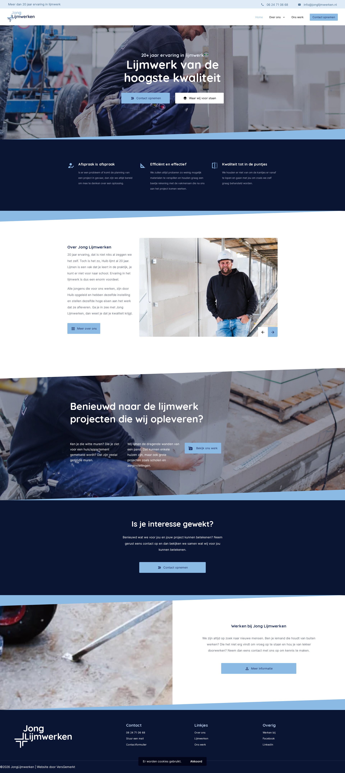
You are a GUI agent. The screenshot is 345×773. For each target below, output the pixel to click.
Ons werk (297, 17)
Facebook (269, 738)
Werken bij (269, 732)
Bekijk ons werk (203, 448)
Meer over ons (84, 328)
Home (259, 17)
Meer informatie (259, 668)
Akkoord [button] (196, 761)
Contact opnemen (323, 17)
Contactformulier (136, 744)
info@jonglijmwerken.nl (320, 4)
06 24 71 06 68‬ (277, 4)
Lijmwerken (201, 738)
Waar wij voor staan (199, 98)
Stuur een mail (135, 738)
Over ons (275, 17)
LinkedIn (268, 744)
